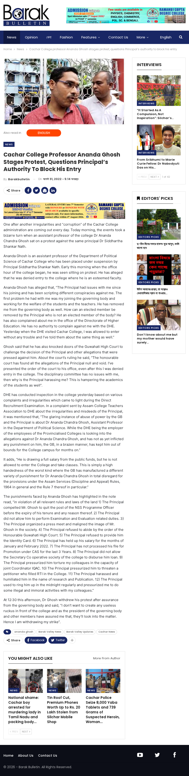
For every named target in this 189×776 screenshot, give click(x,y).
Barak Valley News (49, 632)
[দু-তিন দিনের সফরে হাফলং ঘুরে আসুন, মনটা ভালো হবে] (159, 224)
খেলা (48, 37)
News (11, 37)
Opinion (31, 37)
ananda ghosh (23, 632)
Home (8, 755)
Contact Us (118, 37)
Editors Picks (149, 237)
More (141, 37)
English (165, 37)
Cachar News (106, 632)
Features (89, 37)
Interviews (147, 103)
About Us (25, 755)
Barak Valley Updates (79, 632)
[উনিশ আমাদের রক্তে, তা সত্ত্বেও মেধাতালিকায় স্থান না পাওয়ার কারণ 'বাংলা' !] (159, 269)
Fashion (66, 37)
